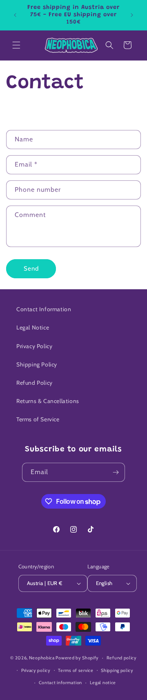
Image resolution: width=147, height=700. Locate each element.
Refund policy (122, 658)
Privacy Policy (34, 346)
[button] (16, 45)
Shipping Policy (36, 364)
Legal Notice (32, 327)
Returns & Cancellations (47, 401)
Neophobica (42, 658)
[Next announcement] (132, 15)
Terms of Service (38, 419)
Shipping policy (117, 670)
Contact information (60, 682)
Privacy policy (36, 670)
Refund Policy (34, 382)
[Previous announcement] (15, 15)
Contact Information (43, 309)
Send (31, 268)
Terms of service (75, 670)
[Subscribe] (116, 472)
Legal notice (103, 682)
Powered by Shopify (77, 658)
